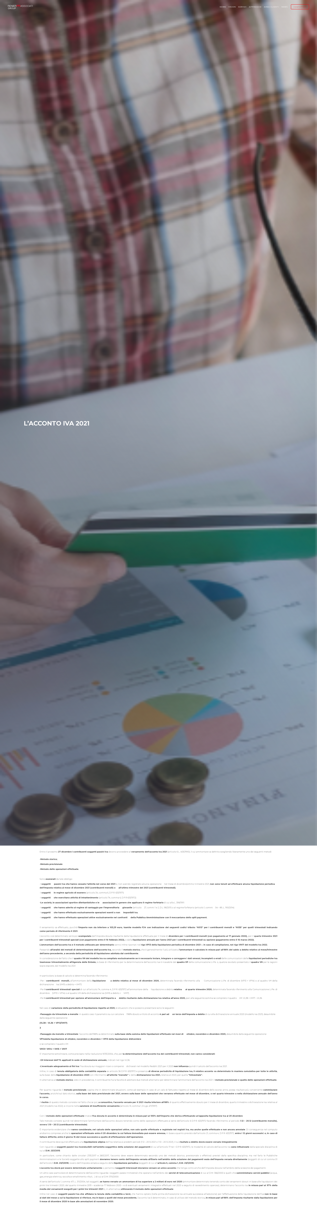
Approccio (255, 7)
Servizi (242, 7)
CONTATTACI (300, 7)
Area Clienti (271, 7)
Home (223, 7)
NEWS (284, 7)
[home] (20, 7)
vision (232, 7)
